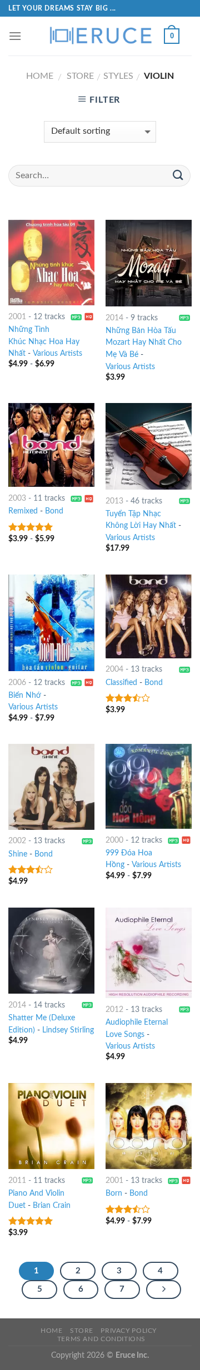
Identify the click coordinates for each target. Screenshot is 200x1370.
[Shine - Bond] (51, 787)
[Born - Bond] (149, 1126)
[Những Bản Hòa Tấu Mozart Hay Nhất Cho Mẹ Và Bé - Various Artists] (149, 263)
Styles (118, 76)
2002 (17, 841)
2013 (114, 501)
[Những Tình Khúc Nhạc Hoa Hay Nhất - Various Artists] (51, 262)
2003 (17, 498)
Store (80, 76)
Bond (54, 511)
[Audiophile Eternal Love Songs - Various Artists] (149, 953)
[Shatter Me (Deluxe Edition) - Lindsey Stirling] (51, 951)
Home (39, 76)
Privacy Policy (129, 1330)
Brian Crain (52, 1206)
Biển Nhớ (24, 695)
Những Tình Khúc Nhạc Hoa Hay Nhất (43, 342)
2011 (17, 1181)
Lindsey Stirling (68, 1030)
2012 (114, 1010)
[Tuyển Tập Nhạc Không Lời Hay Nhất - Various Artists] (149, 446)
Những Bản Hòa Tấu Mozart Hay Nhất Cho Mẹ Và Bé (144, 343)
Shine (17, 854)
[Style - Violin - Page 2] (164, 1289)
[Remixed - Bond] (51, 445)
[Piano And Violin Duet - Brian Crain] (51, 1126)
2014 (114, 318)
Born (114, 1193)
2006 (17, 683)
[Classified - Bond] (149, 616)
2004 (114, 669)
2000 (114, 840)
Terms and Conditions (101, 1339)
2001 (17, 317)
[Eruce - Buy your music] (100, 36)
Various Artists (57, 353)
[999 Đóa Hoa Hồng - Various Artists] (149, 786)
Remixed (23, 511)
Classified (121, 683)
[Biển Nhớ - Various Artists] (51, 623)
